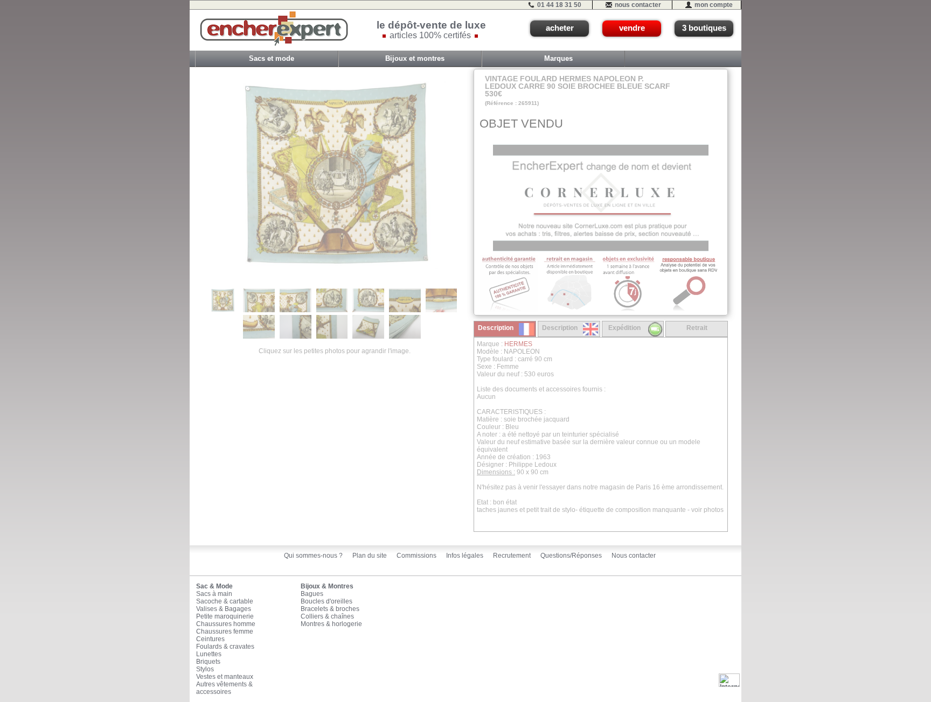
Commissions (416, 555)
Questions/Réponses (571, 555)
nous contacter (638, 5)
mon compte (713, 5)
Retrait (696, 328)
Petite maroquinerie (225, 616)
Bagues (312, 594)
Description (495, 328)
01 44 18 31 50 (559, 5)
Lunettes (208, 654)
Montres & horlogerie (331, 624)
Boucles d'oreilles (326, 601)
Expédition (624, 328)
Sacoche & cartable (224, 601)
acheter (560, 28)
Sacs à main (214, 594)
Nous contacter (634, 555)
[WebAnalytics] (729, 680)
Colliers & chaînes (327, 616)
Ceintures (210, 639)
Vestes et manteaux (224, 676)
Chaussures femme (224, 631)
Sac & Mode (214, 586)
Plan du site (369, 555)
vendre (632, 28)
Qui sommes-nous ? (313, 555)
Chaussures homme (225, 624)
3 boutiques (704, 28)
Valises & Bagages (223, 609)
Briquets (208, 661)
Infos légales (464, 555)
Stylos (205, 669)
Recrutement (512, 555)
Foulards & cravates (225, 646)
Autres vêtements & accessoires (224, 688)
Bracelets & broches (330, 609)
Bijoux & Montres (327, 586)
